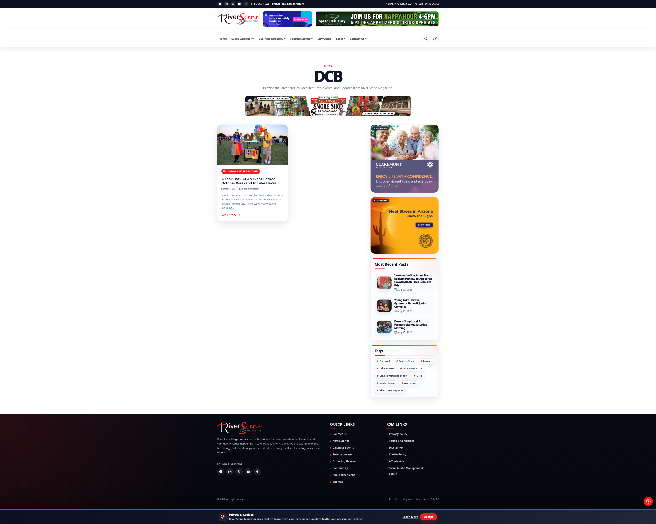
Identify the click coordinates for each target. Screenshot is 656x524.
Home (223, 39)
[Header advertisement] (287, 19)
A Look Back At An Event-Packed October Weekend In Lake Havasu (250, 180)
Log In (393, 456)
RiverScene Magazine (391, 373)
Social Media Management (406, 451)
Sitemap (338, 464)
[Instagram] (226, 3)
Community (340, 451)
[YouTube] (239, 3)
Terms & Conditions (401, 423)
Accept (428, 517)
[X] (232, 3)
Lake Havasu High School (393, 358)
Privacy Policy (398, 416)
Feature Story (406, 343)
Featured (385, 343)
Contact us (340, 416)
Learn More (410, 517)
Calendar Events (343, 430)
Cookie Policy (397, 437)
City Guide (324, 39)
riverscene (410, 365)
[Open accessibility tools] (648, 501)
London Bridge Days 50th (242, 171)
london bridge (387, 365)
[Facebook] (219, 3)
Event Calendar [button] (241, 39)
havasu (427, 343)
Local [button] (339, 39)
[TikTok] (245, 3)
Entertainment (342, 437)
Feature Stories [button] (300, 39)
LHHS (419, 358)
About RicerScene (344, 457)
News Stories (341, 423)
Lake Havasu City (412, 351)
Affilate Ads (396, 444)
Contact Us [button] (357, 39)
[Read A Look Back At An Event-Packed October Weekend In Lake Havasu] (252, 144)
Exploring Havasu (344, 444)
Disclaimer (396, 430)
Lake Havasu (387, 351)
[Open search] (426, 38)
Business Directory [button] (270, 39)
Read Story (229, 215)
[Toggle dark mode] (435, 38)
